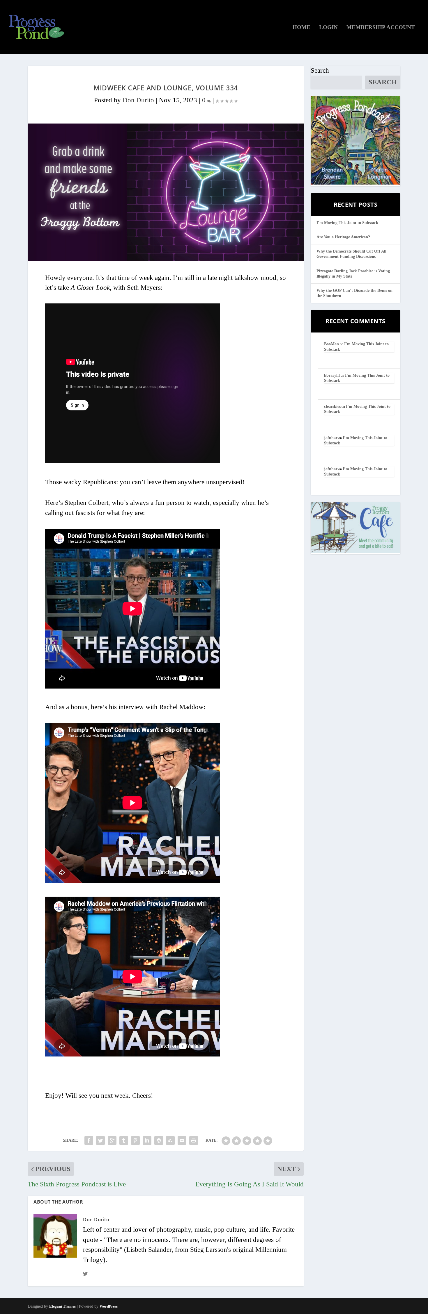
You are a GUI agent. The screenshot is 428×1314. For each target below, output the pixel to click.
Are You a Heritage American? (343, 237)
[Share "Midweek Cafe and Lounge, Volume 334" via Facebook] (89, 1140)
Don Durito (138, 100)
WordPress (109, 1306)
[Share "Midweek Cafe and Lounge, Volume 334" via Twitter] (100, 1140)
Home (301, 27)
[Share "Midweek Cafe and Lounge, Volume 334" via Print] (193, 1140)
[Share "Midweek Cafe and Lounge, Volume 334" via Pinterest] (135, 1140)
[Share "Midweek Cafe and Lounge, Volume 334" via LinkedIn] (147, 1140)
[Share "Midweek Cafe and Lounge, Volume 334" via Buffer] (159, 1140)
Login (328, 27)
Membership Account (380, 27)
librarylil (332, 375)
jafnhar (330, 438)
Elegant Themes (62, 1306)
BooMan (331, 344)
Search (320, 70)
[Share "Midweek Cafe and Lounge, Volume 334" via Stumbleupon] (170, 1140)
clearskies (332, 406)
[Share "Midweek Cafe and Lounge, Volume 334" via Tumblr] (124, 1140)
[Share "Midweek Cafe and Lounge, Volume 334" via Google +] (112, 1140)
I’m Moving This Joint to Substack (347, 223)
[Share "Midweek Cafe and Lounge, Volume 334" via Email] (182, 1140)
